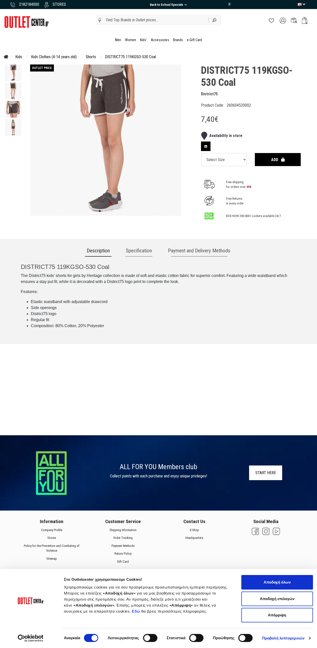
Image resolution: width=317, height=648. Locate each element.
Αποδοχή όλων (277, 582)
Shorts (91, 56)
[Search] (214, 20)
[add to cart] (304, 20)
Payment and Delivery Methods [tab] (199, 251)
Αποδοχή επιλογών (277, 599)
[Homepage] (6, 56)
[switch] (150, 638)
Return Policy (122, 553)
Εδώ (136, 611)
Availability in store (225, 135)
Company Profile (51, 530)
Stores (51, 538)
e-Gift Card (194, 40)
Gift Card (123, 561)
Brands (178, 40)
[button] (99, 20)
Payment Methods (122, 546)
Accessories (160, 40)
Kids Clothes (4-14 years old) (54, 56)
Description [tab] (98, 251)
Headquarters (194, 538)
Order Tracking (123, 538)
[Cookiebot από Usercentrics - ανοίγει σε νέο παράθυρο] (30, 638)
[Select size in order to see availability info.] (205, 146)
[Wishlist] (271, 20)
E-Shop (194, 530)
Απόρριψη (277, 615)
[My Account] (282, 20)
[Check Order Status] (294, 20)
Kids (18, 56)
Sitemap (51, 558)
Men (118, 40)
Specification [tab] (139, 251)
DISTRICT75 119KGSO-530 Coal (130, 56)
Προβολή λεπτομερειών (283, 638)
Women (130, 40)
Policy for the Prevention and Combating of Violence (51, 548)
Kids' (143, 40)
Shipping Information (122, 530)
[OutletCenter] (26, 21)
